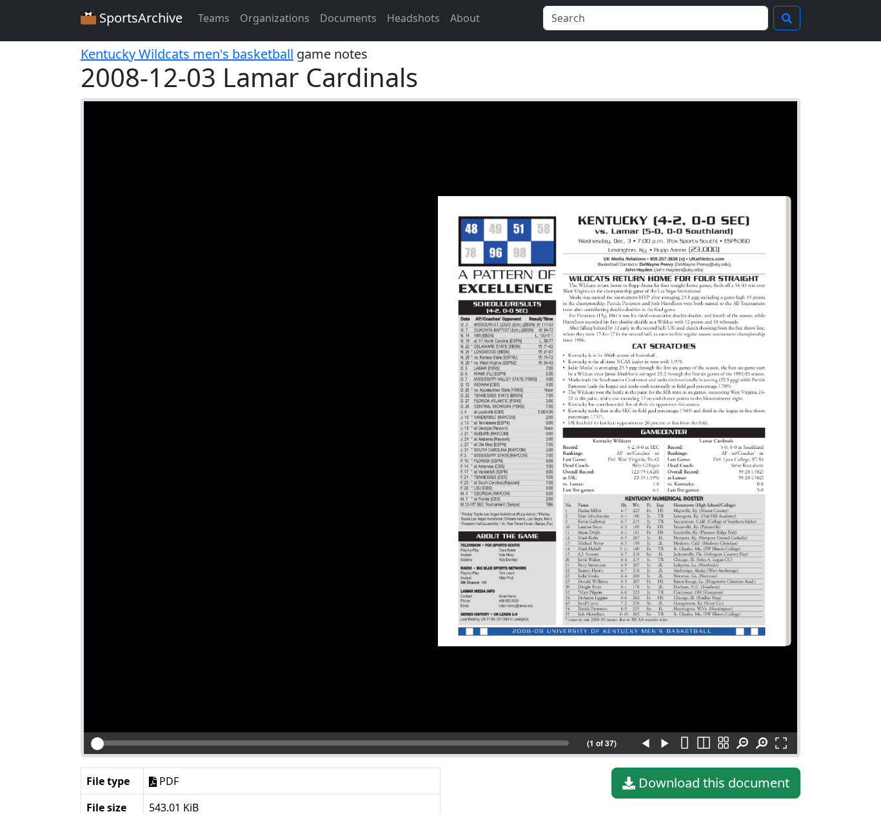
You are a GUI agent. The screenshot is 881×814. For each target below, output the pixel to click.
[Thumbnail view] (723, 743)
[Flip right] (665, 743)
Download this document (712, 782)
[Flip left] (645, 743)
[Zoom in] (761, 743)
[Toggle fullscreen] (781, 743)
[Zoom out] (742, 743)
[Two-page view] (703, 743)
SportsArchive (139, 17)
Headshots (413, 18)
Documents (348, 18)
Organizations (275, 18)
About (465, 18)
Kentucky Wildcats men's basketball (187, 54)
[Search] (786, 18)
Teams (214, 18)
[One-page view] (684, 743)
